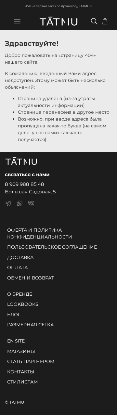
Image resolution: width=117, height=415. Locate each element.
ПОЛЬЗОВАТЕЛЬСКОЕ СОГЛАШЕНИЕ (52, 247)
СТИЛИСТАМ (22, 382)
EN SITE (16, 341)
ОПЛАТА (17, 267)
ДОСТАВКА (20, 257)
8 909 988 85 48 (24, 184)
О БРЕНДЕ (19, 294)
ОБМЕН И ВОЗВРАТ (30, 278)
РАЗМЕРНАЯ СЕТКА (30, 325)
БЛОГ (13, 315)
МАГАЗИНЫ (21, 351)
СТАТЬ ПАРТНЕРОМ (30, 361)
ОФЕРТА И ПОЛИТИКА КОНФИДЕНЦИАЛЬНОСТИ (39, 233)
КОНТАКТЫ (20, 372)
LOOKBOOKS (22, 304)
